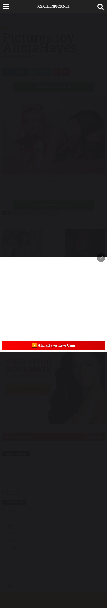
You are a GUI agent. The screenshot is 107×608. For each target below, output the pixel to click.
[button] (99, 6)
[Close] (101, 257)
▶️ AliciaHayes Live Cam (53, 345)
